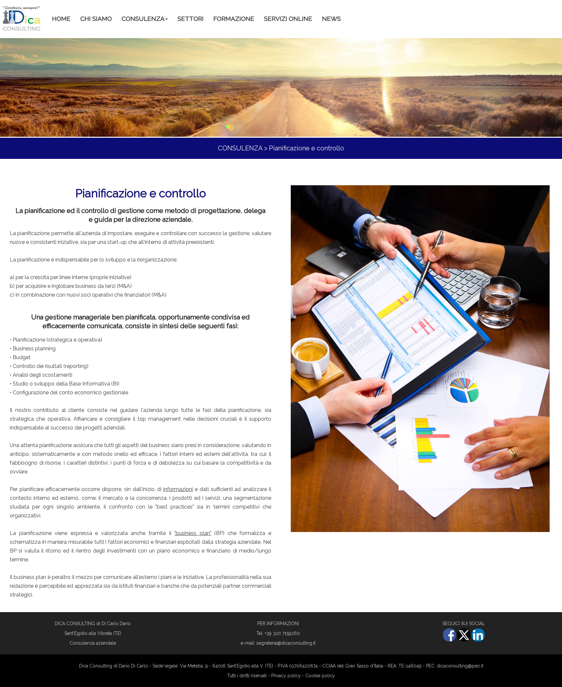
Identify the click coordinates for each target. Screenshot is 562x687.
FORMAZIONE (233, 18)
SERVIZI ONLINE (288, 18)
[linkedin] (478, 639)
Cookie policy (320, 675)
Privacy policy (286, 675)
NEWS (331, 18)
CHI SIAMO (96, 18)
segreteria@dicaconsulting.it (285, 643)
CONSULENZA (143, 18)
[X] (463, 639)
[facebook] (449, 639)
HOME (61, 18)
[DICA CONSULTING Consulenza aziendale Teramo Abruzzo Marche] (21, 19)
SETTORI (191, 18)
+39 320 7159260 (282, 633)
